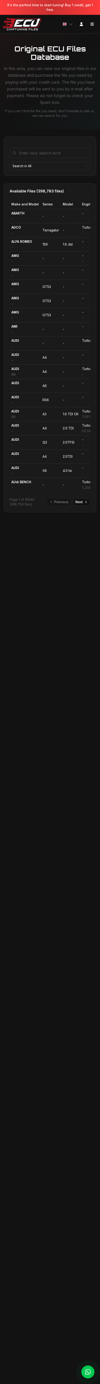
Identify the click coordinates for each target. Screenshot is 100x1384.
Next (79, 502)
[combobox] (50, 166)
